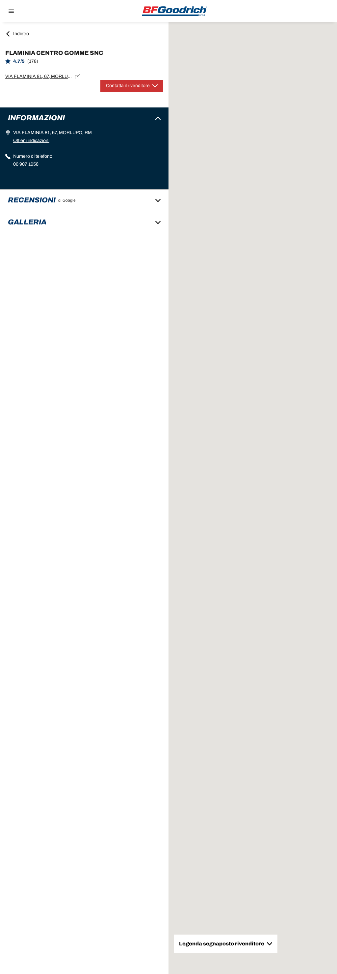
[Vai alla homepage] (174, 11)
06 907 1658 (26, 164)
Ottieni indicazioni (31, 140)
